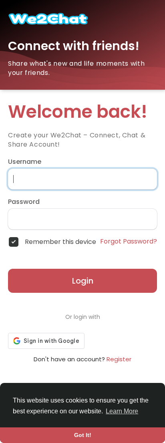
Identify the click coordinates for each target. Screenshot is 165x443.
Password (24, 201)
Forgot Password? (128, 241)
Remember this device (60, 242)
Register (119, 359)
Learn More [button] (122, 411)
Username (24, 161)
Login (82, 280)
